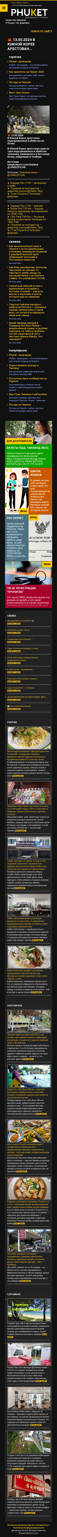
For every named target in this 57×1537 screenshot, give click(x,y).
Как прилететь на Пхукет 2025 (26, 71)
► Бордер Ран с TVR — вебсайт (25, 205)
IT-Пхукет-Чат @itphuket (17, 23)
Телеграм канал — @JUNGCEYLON (23, 174)
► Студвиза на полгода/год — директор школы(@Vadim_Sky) (25, 190)
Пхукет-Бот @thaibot (15, 20)
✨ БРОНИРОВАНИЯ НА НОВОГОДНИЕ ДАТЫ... (27, 697)
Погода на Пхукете (20, 82)
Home (13, 3)
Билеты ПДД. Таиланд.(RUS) (27, 447)
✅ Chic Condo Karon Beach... (19, 706)
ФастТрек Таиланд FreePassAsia (28, 394)
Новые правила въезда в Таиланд (23, 367)
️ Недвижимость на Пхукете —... (20, 639)
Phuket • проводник (20, 61)
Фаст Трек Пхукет (19, 92)
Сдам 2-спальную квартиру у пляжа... (23, 648)
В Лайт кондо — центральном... (20, 669)
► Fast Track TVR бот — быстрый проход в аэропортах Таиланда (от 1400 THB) (26, 219)
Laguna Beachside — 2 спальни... (21, 688)
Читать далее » (18, 776)
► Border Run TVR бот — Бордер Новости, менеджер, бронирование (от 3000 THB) (27, 211)
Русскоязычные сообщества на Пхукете (28, 380)
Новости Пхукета (22, 3)
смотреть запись (14, 624)
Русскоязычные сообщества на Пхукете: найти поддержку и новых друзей (26, 387)
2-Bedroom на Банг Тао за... (19, 630)
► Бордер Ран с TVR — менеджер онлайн (26, 184)
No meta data (15, 263)
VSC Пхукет (15, 518)
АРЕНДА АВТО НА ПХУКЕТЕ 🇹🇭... (21, 621)
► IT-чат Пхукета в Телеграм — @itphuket (25, 195)
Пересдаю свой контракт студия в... (22, 679)
